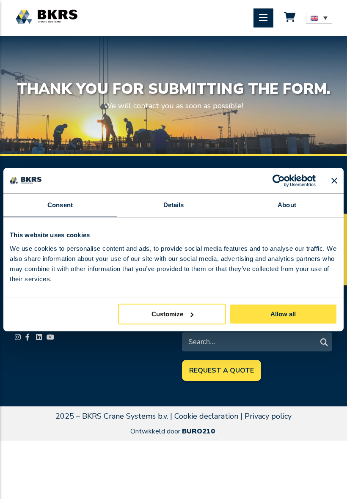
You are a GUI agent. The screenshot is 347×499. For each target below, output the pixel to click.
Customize (167, 314)
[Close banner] (334, 181)
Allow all (283, 314)
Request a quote (221, 370)
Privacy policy (268, 416)
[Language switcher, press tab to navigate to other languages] (319, 18)
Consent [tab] (60, 204)
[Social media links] (19, 337)
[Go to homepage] (46, 16)
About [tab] (287, 204)
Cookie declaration (206, 416)
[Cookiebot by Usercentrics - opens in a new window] (279, 180)
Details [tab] (173, 204)
